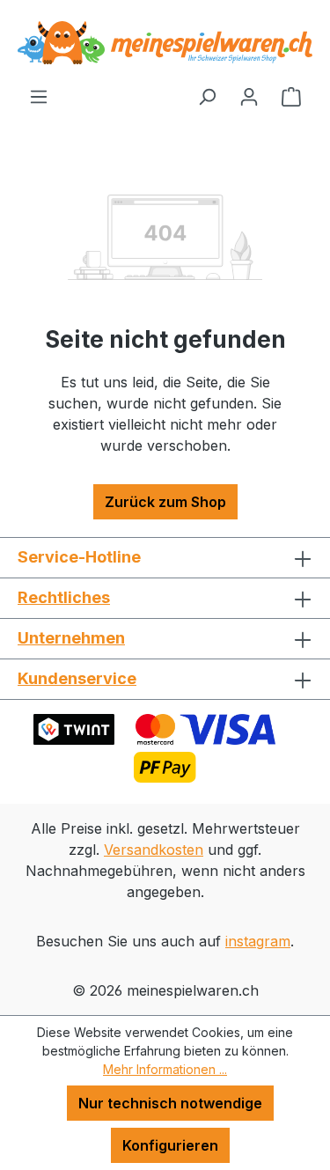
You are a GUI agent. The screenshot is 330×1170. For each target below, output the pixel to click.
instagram (257, 941)
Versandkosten (153, 849)
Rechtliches (64, 597)
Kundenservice (77, 678)
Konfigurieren (170, 1145)
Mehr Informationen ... (165, 1069)
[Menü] (39, 96)
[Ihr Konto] (249, 96)
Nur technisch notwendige (170, 1103)
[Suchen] (207, 96)
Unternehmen (71, 638)
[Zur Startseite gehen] (165, 42)
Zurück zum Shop (165, 502)
